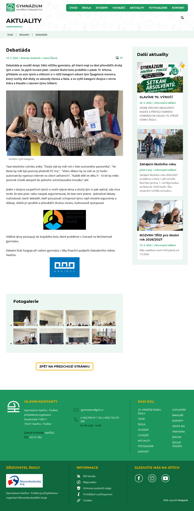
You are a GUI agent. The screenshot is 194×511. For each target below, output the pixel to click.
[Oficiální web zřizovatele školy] (24, 486)
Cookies (87, 500)
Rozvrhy (177, 420)
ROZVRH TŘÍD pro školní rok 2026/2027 (159, 237)
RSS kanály (89, 476)
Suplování (179, 409)
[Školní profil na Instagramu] (152, 481)
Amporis (183, 500)
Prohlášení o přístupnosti (97, 494)
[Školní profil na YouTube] (165, 481)
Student (102, 7)
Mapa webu (89, 482)
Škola (86, 7)
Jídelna (176, 437)
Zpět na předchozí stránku (64, 366)
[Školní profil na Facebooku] (139, 481)
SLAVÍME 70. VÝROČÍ (156, 97)
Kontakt (178, 7)
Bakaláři (177, 415)
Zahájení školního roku (158, 164)
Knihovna (178, 431)
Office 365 (178, 426)
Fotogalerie (158, 7)
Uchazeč (119, 7)
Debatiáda (41, 34)
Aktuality (137, 7)
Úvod (73, 7)
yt (171, 500)
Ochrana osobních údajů (97, 488)
